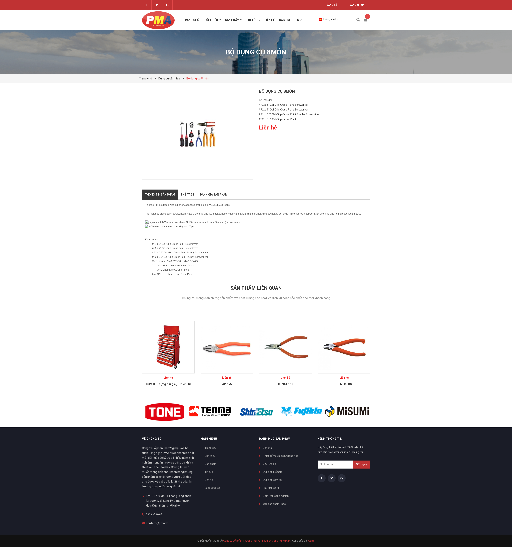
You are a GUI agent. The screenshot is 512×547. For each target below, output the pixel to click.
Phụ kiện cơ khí (271, 487)
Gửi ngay (361, 464)
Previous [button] (251, 311)
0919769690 (154, 514)
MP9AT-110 (285, 384)
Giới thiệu (210, 455)
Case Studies (212, 487)
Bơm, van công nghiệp (276, 495)
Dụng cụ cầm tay (272, 479)
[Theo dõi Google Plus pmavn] (167, 5)
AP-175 (227, 384)
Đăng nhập (356, 5)
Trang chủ (210, 447)
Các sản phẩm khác (274, 503)
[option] (168, 355)
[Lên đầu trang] (501, 527)
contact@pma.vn (157, 523)
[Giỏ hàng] (367, 20)
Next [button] (261, 311)
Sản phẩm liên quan (256, 288)
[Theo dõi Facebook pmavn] (146, 5)
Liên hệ (209, 479)
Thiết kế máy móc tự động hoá (280, 455)
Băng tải (267, 447)
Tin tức (209, 471)
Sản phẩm (210, 463)
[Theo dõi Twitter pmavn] (157, 5)
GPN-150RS (344, 384)
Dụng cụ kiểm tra (272, 471)
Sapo (311, 540)
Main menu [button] (209, 438)
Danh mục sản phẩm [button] (274, 438)
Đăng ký (331, 5)
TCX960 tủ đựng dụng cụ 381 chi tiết (168, 384)
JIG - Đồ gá (269, 463)
